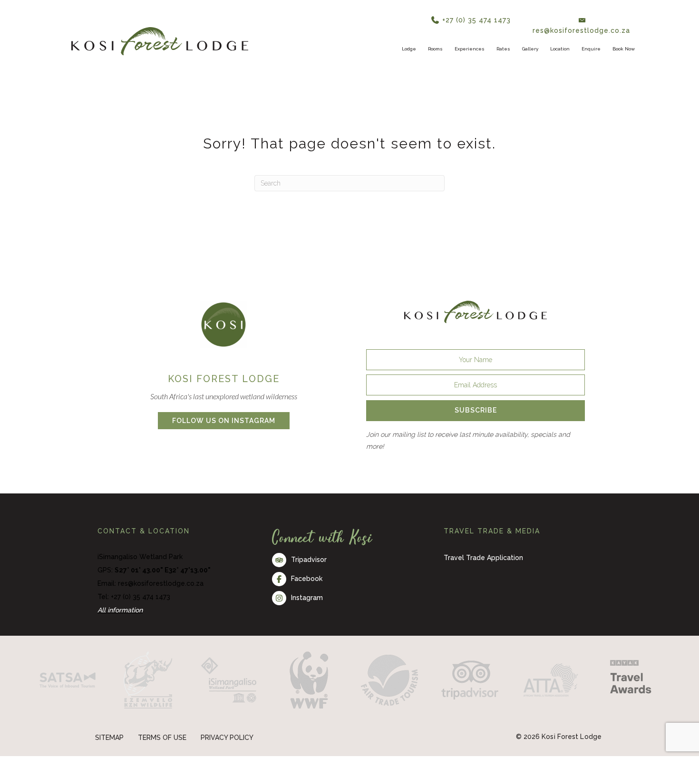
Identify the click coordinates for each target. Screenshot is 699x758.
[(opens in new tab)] (223, 335)
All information (120, 621)
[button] (516, 25)
